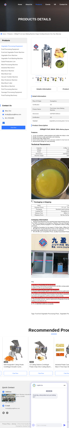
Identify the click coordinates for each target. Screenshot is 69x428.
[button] (12, 354)
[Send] (64, 425)
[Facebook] (7, 413)
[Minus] (64, 385)
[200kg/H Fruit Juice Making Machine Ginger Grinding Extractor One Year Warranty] (49, 56)
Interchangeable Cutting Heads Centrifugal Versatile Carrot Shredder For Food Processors (14, 366)
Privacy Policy (6, 424)
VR (55, 4)
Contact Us (63, 4)
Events (48, 4)
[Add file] (33, 425)
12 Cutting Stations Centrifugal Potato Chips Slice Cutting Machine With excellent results (40, 366)
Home (20, 4)
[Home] (5, 4)
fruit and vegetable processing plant (47, 313)
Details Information (44, 89)
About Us (29, 4)
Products (39, 4)
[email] (3, 122)
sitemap (14, 424)
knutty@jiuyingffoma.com (13, 114)
